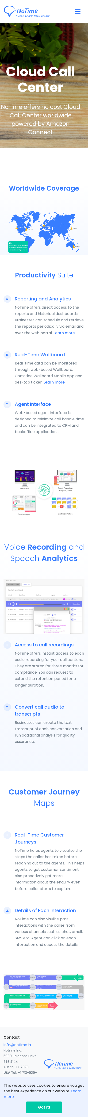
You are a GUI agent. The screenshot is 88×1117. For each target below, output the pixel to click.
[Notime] (35, 11)
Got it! (44, 1107)
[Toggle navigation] (77, 11)
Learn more (64, 333)
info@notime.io (17, 1045)
